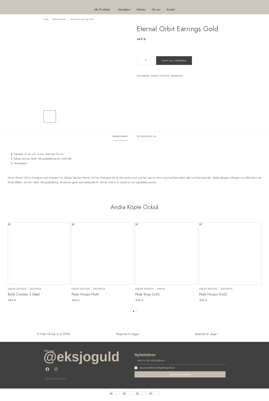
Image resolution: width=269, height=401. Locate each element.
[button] (133, 311)
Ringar (161, 289)
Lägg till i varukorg (174, 60)
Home (45, 19)
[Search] (258, 4)
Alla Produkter (102, 9)
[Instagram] (56, 369)
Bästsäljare (124, 9)
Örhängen (177, 75)
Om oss (156, 9)
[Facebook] (47, 369)
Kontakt (171, 9)
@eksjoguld (81, 356)
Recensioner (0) (146, 136)
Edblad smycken (59, 19)
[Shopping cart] (263, 4)
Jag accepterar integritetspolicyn (157, 367)
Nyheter (141, 9)
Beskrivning (120, 136)
